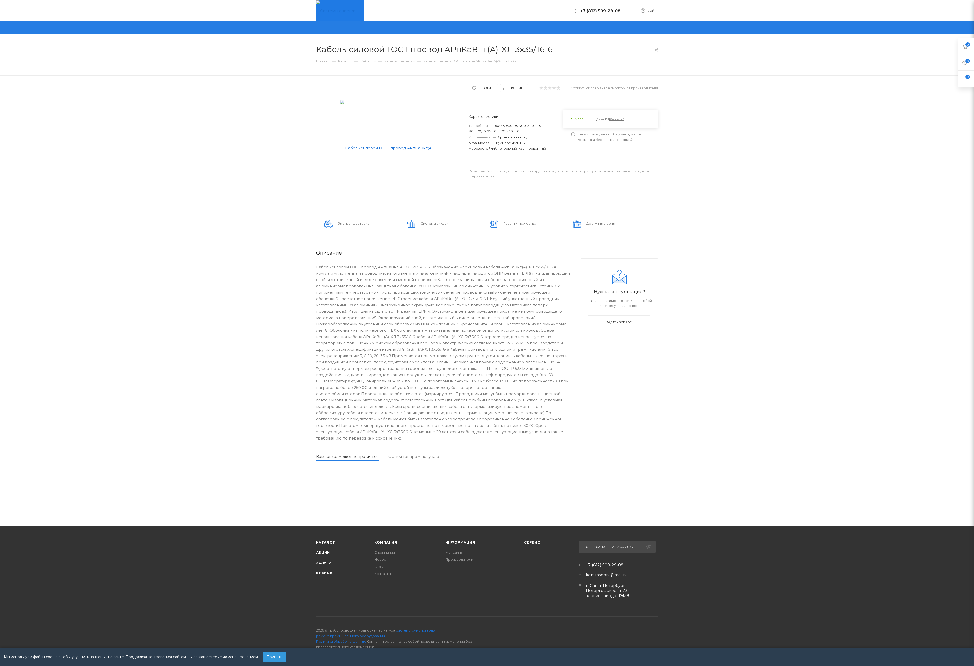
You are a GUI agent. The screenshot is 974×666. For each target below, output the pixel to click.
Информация (460, 542)
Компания (385, 542)
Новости (382, 559)
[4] (554, 88)
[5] (558, 88)
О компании (384, 552)
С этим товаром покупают (414, 456)
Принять (274, 657)
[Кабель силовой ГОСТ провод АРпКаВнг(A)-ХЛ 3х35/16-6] (388, 147)
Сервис (532, 542)
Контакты (382, 574)
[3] (549, 88)
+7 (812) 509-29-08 (600, 11)
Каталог (325, 542)
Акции (323, 552)
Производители (459, 559)
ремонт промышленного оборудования (350, 636)
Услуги (324, 562)
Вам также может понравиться (347, 456)
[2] (545, 88)
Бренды (325, 573)
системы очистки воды (416, 630)
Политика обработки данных (341, 641)
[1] (541, 88)
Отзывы (381, 567)
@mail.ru (618, 574)
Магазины (454, 552)
